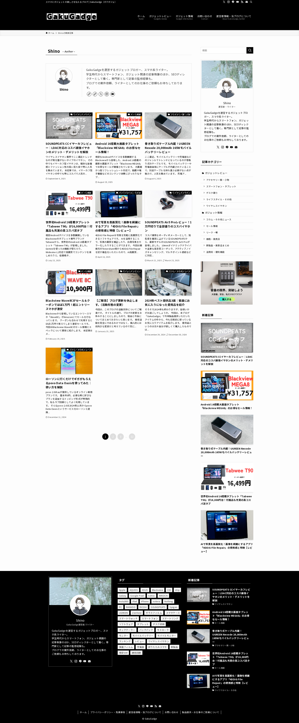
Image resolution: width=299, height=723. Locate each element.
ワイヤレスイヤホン (216, 205)
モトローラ (163, 630)
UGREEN (123, 612)
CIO (169, 590)
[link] (89, 94)
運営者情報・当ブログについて (145, 712)
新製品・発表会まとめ (217, 245)
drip (177, 590)
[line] (233, 2)
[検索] (251, 2)
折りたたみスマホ (157, 647)
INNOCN (163, 595)
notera (156, 601)
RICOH (143, 607)
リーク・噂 (212, 232)
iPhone (145, 601)
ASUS (145, 590)
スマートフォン (150, 618)
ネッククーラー (127, 630)
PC (120, 607)
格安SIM (123, 652)
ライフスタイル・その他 (219, 199)
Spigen (173, 607)
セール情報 (212, 226)
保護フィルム (126, 647)
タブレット (143, 624)
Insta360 (123, 601)
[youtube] (237, 2)
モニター (123, 635)
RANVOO (130, 607)
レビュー (139, 641)
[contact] (246, 2)
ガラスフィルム (154, 612)
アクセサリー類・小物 (217, 179)
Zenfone (137, 612)
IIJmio (151, 595)
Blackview (157, 590)
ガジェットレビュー (216, 173)
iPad (134, 601)
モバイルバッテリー (143, 635)
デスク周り (212, 192)
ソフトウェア (126, 624)
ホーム (83, 712)
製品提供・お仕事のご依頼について (200, 712)
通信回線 (136, 652)
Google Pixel (137, 595)
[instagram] (228, 2)
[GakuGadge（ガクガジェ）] (72, 17)
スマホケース (173, 612)
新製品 (174, 647)
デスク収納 (158, 624)
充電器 (140, 647)
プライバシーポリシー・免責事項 (107, 712)
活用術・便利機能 (215, 252)
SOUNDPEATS (158, 607)
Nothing (168, 601)
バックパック (146, 630)
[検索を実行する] (249, 50)
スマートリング (170, 618)
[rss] (242, 2)
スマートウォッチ (128, 618)
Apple (122, 590)
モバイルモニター (166, 635)
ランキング (125, 641)
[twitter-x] (224, 2)
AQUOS (134, 590)
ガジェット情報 (214, 212)
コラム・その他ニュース (219, 219)
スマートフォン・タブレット (221, 186)
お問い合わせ (172, 712)
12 (132, 436)
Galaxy (122, 595)
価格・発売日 (213, 239)
